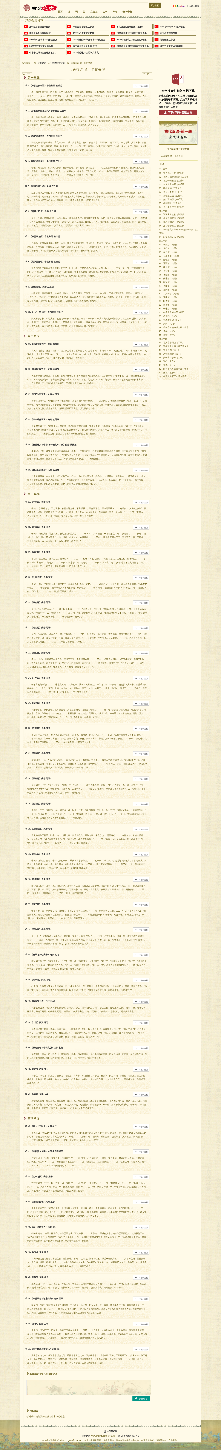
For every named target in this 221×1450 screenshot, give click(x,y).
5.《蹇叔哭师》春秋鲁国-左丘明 (43, 186)
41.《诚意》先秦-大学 (38, 1094)
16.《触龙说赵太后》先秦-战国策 (43, 470)
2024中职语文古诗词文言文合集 (132, 39)
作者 (115, 11)
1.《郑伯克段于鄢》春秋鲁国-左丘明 (45, 85)
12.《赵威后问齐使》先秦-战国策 (43, 369)
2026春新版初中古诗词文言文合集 (133, 45)
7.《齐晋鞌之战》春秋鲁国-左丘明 (44, 236)
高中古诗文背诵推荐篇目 (171, 45)
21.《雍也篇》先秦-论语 (39, 602)
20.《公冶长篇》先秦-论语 (40, 577)
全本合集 (127, 11)
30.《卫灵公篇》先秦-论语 (40, 829)
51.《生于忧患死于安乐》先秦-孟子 (44, 1349)
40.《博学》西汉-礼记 (38, 1069)
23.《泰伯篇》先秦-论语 (39, 653)
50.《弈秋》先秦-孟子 (38, 1324)
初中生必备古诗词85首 (40, 32)
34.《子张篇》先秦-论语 (39, 929)
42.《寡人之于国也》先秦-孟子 (42, 1126)
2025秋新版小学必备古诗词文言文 (89, 39)
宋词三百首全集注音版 (83, 26)
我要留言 (143, 1398)
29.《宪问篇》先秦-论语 (39, 804)
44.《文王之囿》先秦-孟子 (40, 1176)
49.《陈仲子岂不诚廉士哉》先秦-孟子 (45, 1298)
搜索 (157, 5)
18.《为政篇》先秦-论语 (39, 527)
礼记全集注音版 (167, 39)
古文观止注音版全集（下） (85, 45)
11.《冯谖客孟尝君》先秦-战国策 (43, 344)
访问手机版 (194, 6)
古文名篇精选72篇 (168, 32)
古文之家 (42, 62)
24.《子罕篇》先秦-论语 (39, 678)
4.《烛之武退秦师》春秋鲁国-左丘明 (45, 161)
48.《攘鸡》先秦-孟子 (38, 1277)
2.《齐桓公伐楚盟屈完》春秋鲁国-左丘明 (47, 111)
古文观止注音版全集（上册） (130, 26)
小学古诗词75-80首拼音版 (172, 26)
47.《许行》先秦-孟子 (38, 1252)
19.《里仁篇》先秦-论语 (39, 552)
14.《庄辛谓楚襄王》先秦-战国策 (43, 419)
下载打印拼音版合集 (180, 112)
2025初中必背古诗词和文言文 (43, 39)
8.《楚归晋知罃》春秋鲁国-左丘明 (44, 262)
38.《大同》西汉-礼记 (38, 1022)
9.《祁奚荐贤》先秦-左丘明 (41, 287)
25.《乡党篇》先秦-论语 (39, 703)
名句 (105, 11)
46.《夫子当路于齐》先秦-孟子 (42, 1227)
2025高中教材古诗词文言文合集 (132, 32)
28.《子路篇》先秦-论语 (39, 778)
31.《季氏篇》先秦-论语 (39, 854)
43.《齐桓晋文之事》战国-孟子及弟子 (45, 1151)
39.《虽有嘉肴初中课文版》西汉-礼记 (45, 1048)
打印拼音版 (143, 86)
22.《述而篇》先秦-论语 (39, 628)
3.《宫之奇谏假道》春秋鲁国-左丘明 (45, 136)
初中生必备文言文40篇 (83, 32)
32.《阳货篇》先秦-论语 (39, 879)
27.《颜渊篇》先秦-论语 (39, 753)
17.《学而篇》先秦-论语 (39, 502)
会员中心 (180, 6)
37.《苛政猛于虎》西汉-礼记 (41, 1001)
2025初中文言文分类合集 (41, 45)
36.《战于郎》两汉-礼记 (39, 980)
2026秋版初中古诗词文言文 (86, 52)
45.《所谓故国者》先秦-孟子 (41, 1202)
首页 (60, 11)
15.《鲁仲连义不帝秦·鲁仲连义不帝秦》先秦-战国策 (52, 445)
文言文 (94, 11)
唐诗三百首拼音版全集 (39, 26)
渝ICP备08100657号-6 (128, 1435)
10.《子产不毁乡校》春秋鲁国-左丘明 (45, 312)
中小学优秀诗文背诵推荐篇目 (43, 52)
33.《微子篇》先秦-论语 (39, 904)
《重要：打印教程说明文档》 (179, 103)
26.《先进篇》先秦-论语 (39, 728)
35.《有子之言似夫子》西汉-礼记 (43, 954)
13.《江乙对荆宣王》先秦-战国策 (43, 394)
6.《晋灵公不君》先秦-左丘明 (42, 211)
